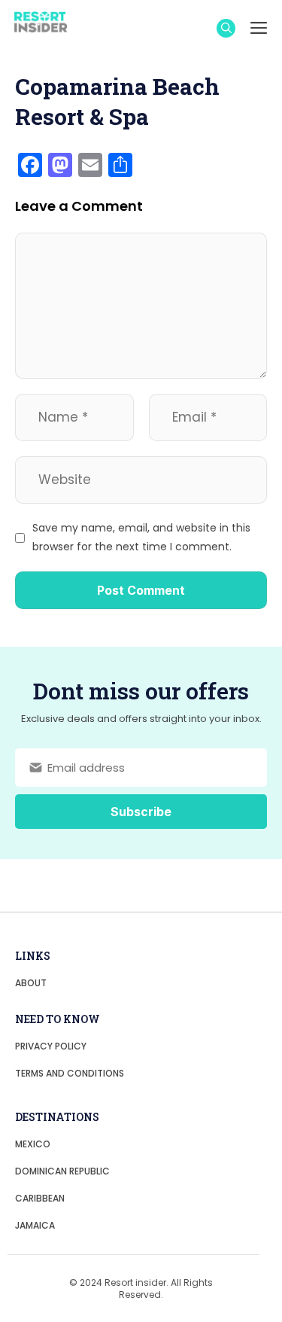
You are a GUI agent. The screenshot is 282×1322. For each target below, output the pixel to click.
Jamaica (35, 1225)
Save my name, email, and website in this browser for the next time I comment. (141, 537)
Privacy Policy (50, 1046)
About (31, 982)
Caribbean (40, 1198)
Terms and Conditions (69, 1073)
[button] (226, 28)
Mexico (32, 1144)
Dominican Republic (62, 1171)
